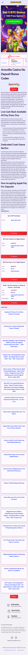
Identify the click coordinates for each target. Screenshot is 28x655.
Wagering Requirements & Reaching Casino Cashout (14, 555)
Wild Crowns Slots (14, 62)
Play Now (14, 89)
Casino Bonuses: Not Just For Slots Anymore (13, 498)
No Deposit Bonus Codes (10, 650)
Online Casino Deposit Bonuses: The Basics (14, 413)
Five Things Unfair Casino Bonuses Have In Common (14, 541)
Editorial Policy (20, 650)
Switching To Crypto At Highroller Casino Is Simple (14, 327)
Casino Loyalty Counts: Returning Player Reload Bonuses (14, 441)
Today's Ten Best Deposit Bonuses (14, 483)
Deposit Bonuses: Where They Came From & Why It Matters (14, 427)
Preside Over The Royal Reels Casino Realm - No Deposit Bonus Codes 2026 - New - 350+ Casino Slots (14, 357)
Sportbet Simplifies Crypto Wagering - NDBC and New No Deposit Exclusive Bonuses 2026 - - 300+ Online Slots (14, 343)
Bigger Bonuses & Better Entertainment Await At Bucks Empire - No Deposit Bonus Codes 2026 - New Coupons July (14, 514)
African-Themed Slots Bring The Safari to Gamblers (14, 569)
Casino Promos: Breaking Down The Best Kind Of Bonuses (14, 470)
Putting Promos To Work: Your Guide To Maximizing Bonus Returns (14, 527)
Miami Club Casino (15, 271)
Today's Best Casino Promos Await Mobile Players (13, 455)
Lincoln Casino (14, 294)
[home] (16, 4)
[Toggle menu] (2, 2)
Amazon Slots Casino (16, 220)
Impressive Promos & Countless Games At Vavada (14, 313)
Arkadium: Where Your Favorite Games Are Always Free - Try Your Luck (14, 399)
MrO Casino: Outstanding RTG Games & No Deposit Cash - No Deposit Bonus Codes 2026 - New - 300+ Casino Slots (14, 586)
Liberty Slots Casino (15, 245)
